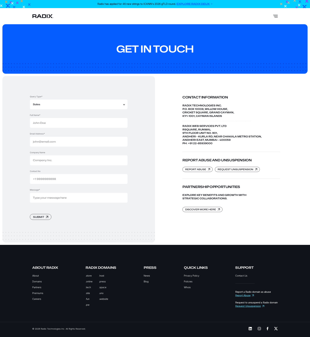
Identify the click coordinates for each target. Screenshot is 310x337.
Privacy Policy (191, 275)
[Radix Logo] (42, 16)
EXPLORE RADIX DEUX (193, 3)
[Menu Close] (275, 16)
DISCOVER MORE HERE (200, 209)
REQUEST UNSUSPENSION (235, 169)
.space (102, 287)
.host (101, 275)
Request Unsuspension (248, 306)
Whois (187, 287)
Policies (188, 281)
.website (103, 298)
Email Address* (37, 134)
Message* (35, 190)
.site (88, 293)
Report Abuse (243, 295)
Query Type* (36, 97)
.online (89, 281)
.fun (87, 298)
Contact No (35, 171)
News (147, 275)
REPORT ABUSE (195, 169)
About (35, 275)
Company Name (37, 152)
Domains (37, 281)
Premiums (37, 293)
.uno (101, 293)
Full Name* (35, 115)
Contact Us (241, 275)
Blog (146, 281)
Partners (36, 287)
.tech (88, 287)
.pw (87, 304)
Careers (36, 298)
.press (102, 281)
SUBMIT (38, 217)
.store (89, 275)
